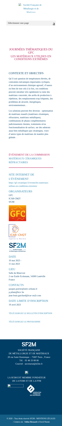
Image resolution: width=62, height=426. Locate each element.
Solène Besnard (30, 422)
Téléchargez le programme (24, 321)
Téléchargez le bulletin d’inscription (30, 313)
